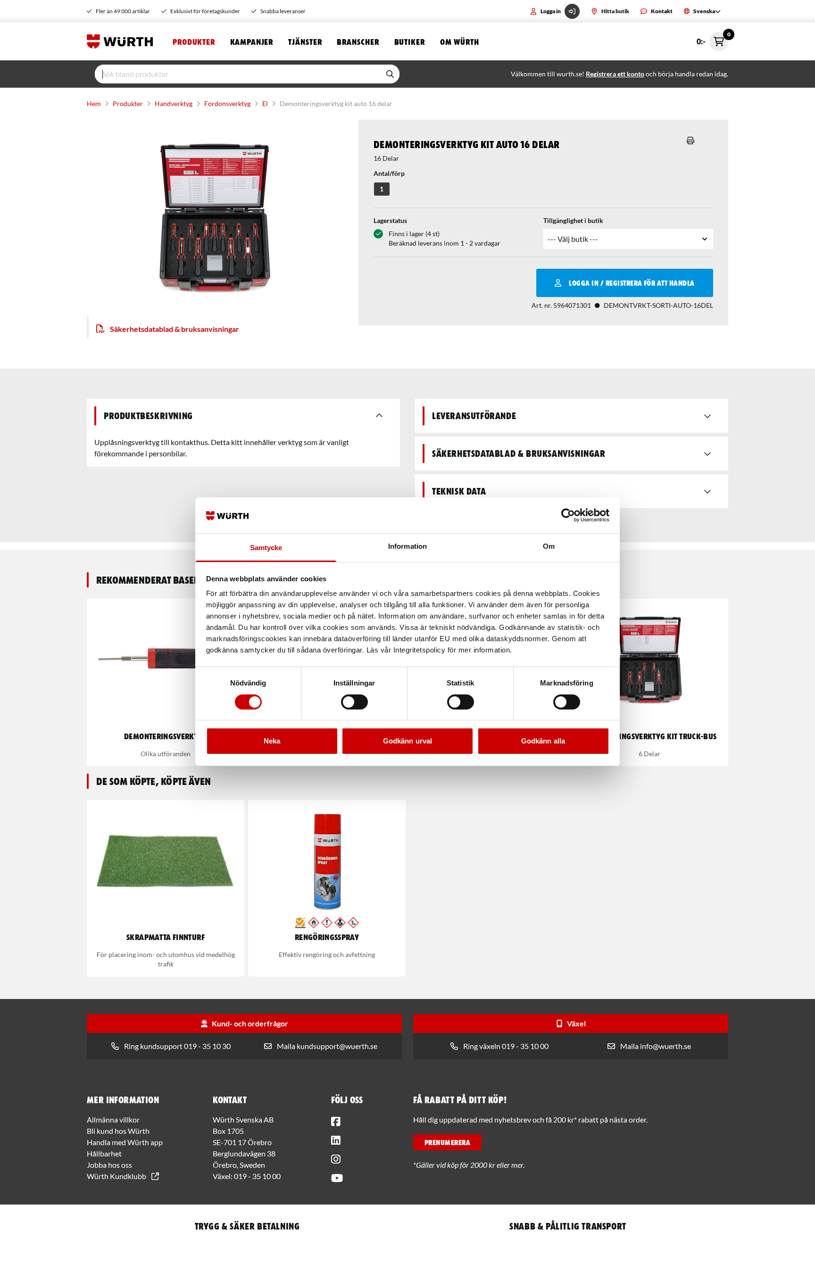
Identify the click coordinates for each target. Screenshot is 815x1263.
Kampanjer (251, 41)
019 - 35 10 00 (257, 1176)
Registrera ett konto (615, 74)
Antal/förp (389, 173)
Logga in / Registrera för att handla (631, 283)
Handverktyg (173, 103)
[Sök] (390, 74)
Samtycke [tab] (266, 548)
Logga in (551, 11)
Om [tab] (549, 546)
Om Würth (459, 41)
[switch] (354, 702)
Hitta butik (615, 11)
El (265, 103)
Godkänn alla (543, 741)
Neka (272, 741)
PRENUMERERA (447, 1142)
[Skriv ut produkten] (690, 140)
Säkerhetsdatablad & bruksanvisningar (174, 328)
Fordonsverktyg (227, 103)
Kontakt (662, 11)
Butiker (409, 41)
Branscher (358, 41)
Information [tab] (407, 546)
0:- (712, 39)
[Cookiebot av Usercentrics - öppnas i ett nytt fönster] (568, 515)
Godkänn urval (407, 741)
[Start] (122, 41)
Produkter (194, 41)
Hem (94, 103)
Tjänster (305, 41)
